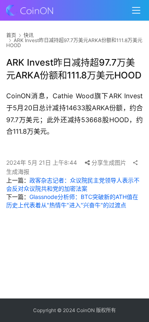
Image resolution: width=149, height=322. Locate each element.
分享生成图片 (108, 162)
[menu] (136, 10)
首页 (11, 35)
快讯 (29, 35)
